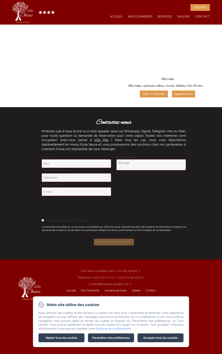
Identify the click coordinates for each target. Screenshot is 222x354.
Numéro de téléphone (56, 170)
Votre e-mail (50, 184)
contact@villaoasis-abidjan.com (109, 284)
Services (164, 16)
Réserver (200, 7)
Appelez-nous (183, 94)
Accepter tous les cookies (160, 337)
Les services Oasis (115, 290)
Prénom (47, 157)
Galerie (183, 16)
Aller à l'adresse (154, 94)
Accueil (116, 16)
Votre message (126, 157)
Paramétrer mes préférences (111, 337)
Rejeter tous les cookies (61, 337)
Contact (202, 16)
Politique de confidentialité (113, 328)
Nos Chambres (140, 16)
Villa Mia (101, 140)
